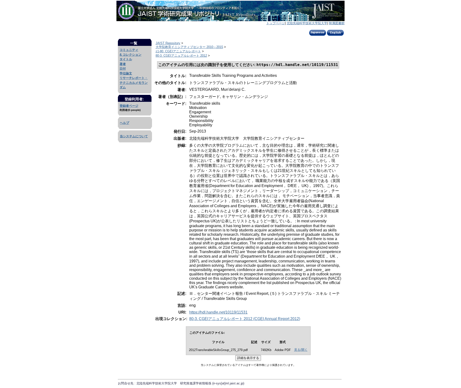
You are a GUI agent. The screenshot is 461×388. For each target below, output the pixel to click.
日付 (123, 68)
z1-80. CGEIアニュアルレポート (178, 51)
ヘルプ (124, 123)
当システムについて (134, 136)
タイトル (126, 59)
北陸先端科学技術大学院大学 (307, 23)
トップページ (275, 23)
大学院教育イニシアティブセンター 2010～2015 (189, 47)
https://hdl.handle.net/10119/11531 (218, 312)
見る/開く (301, 350)
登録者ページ (129, 106)
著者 (123, 64)
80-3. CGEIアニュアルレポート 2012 (181, 55)
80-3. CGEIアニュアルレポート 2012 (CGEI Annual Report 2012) (244, 319)
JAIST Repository (168, 43)
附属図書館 (337, 23)
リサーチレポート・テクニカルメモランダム (134, 82)
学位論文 (126, 73)
